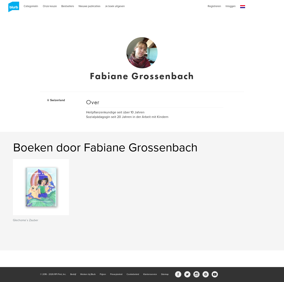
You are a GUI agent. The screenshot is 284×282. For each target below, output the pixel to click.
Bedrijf (73, 274)
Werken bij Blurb (88, 274)
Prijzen (103, 274)
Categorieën (31, 6)
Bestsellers (67, 6)
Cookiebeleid (133, 274)
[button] (242, 6)
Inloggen (231, 6)
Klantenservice (150, 274)
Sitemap (165, 274)
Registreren (214, 6)
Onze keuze (50, 6)
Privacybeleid (116, 274)
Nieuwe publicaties (89, 6)
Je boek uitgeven (115, 6)
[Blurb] (12, 8)
